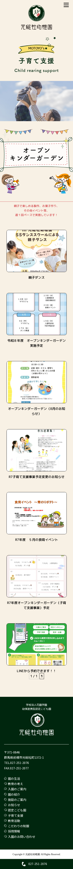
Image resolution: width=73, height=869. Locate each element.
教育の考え (15, 784)
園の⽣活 (14, 778)
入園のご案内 (17, 789)
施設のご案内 (17, 799)
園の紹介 (14, 794)
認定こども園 (17, 810)
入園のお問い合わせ (21, 836)
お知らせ (14, 805)
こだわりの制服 (18, 826)
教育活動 (14, 821)
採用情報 (14, 831)
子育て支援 (15, 815)
